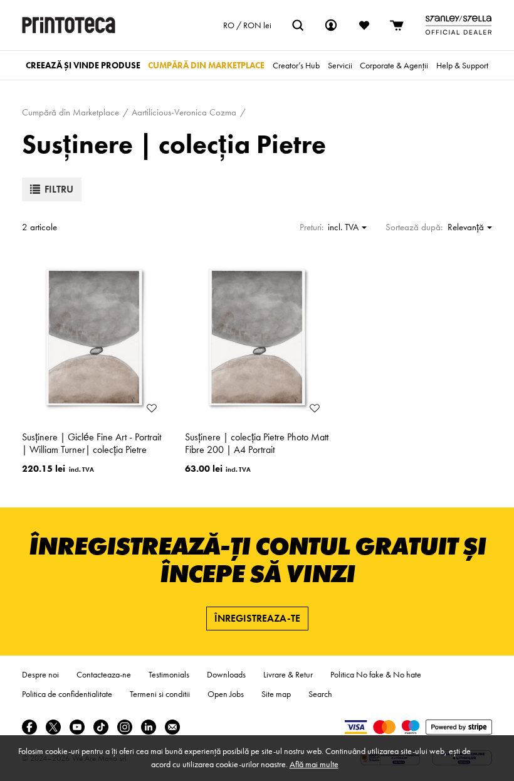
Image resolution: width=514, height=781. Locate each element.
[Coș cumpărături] (397, 25)
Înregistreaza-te (257, 618)
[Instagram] (125, 727)
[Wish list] (364, 25)
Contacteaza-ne (103, 674)
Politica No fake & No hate (375, 674)
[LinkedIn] (148, 727)
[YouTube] (77, 727)
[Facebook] (29, 727)
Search (320, 693)
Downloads (226, 674)
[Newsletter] (172, 727)
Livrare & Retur (288, 674)
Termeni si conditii (160, 693)
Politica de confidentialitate (67, 693)
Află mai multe (314, 764)
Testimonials (169, 674)
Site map (276, 693)
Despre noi (40, 674)
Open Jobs (225, 693)
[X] (53, 727)
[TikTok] (101, 727)
